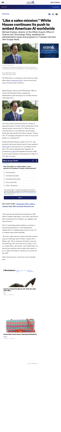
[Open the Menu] (2, 2)
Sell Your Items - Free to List (21, 271)
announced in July (16, 80)
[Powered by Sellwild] (34, 363)
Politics (5, 14)
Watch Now (55, 2)
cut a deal (12, 151)
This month (5, 147)
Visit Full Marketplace (30, 271)
